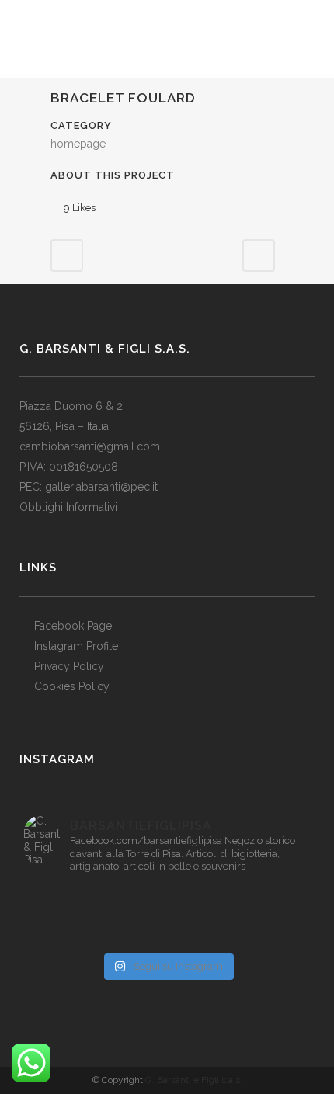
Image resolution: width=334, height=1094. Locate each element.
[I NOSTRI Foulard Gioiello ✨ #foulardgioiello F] (71, 895)
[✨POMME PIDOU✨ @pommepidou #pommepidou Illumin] (263, 895)
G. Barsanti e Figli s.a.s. (193, 1080)
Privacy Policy (69, 666)
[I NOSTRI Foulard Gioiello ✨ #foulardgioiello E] (166, 895)
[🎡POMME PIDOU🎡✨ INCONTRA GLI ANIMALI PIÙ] (166, 915)
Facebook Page (73, 626)
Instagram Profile (76, 646)
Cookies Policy (72, 686)
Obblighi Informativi (68, 507)
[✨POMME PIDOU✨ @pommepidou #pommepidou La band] (71, 915)
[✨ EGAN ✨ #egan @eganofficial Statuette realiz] (263, 935)
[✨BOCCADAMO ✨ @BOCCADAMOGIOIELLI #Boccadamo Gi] (71, 935)
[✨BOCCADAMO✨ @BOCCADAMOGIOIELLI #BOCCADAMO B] (263, 915)
